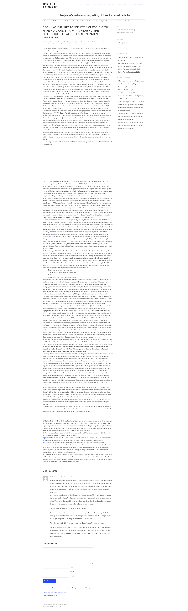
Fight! (45, 313)
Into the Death (51, 265)
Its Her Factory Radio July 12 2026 (129, 72)
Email (72, 571)
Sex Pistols (84, 43)
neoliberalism (67, 43)
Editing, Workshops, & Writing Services (132, 4)
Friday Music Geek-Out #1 (50, 595)
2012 (54, 21)
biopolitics (77, 42)
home (79, 4)
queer (79, 43)
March (58, 21)
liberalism (61, 43)
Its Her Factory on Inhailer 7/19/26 (129, 69)
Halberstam (55, 43)
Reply (70, 476)
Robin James (58, 42)
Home (50, 21)
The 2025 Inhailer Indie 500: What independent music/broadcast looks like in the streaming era (131, 116)
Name (72, 567)
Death (82, 42)
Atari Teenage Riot (69, 42)
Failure (100, 42)
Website (72, 576)
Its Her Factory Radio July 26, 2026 (129, 66)
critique (45, 55)
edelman (95, 42)
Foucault (105, 42)
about (88, 4)
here (92, 48)
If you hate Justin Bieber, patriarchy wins (55, 592)
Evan (51, 477)
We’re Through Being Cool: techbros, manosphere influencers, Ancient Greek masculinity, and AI (131, 107)
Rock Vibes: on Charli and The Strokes (130, 63)
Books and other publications (104, 4)
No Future (74, 43)
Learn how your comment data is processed (82, 588)
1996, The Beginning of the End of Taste (131, 102)
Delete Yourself (89, 42)
